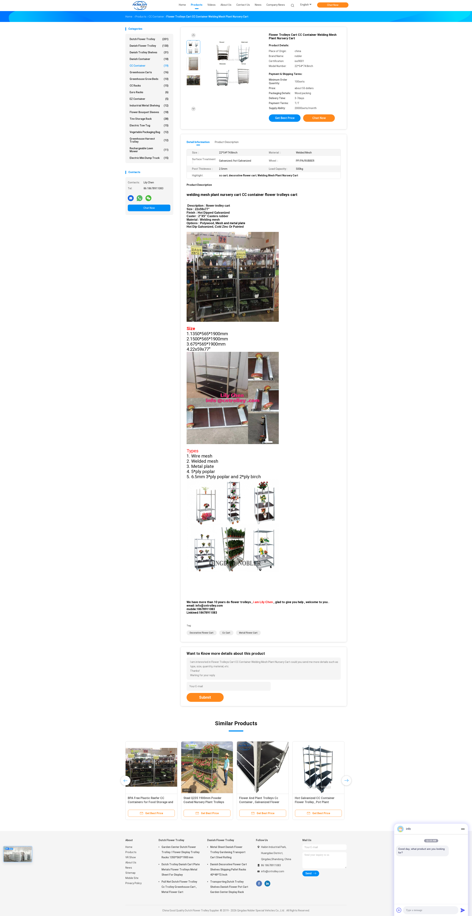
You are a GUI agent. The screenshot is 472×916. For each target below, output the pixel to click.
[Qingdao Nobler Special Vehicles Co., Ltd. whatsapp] (140, 198)
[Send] (463, 910)
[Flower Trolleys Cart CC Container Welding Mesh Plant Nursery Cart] (233, 64)
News (128, 867)
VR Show (130, 857)
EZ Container (149, 98)
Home (128, 847)
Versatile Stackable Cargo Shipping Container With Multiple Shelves (150, 802)
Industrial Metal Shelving (149, 105)
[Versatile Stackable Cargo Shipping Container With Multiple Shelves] (151, 767)
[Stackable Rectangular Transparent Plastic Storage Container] (207, 767)
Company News (275, 4)
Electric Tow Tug (149, 125)
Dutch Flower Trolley (149, 39)
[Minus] (463, 829)
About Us (130, 862)
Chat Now (333, 5)
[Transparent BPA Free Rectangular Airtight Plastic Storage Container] (263, 767)
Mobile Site (131, 878)
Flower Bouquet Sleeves (149, 112)
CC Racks (149, 85)
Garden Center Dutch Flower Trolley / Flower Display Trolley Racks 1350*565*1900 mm (180, 852)
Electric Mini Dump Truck (149, 157)
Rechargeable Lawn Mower (149, 150)
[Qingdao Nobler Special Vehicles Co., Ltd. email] (131, 198)
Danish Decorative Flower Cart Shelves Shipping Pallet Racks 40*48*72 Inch (228, 869)
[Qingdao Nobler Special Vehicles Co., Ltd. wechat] (148, 198)
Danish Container (149, 59)
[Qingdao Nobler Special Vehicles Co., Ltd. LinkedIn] (267, 883)
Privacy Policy (133, 883)
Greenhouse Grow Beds (149, 78)
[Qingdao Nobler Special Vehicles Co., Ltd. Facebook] (259, 883)
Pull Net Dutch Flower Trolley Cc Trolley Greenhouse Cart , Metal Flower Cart (179, 886)
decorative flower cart (202, 633)
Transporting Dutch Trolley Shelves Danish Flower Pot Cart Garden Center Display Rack (229, 886)
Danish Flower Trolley (149, 45)
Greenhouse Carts (149, 72)
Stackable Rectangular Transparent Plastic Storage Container (202, 802)
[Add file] (399, 910)
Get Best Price (284, 118)
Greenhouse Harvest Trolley (149, 140)
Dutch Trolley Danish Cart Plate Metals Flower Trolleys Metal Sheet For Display (181, 869)
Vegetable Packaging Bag (149, 132)
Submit (205, 697)
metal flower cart (248, 633)
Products (130, 852)
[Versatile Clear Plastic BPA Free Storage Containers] (318, 767)
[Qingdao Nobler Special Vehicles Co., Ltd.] (140, 5)
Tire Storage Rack (149, 118)
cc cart (226, 633)
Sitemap (130, 872)
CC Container (149, 65)
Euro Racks (149, 92)
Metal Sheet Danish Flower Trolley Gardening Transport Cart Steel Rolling (227, 852)
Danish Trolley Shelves (149, 52)
